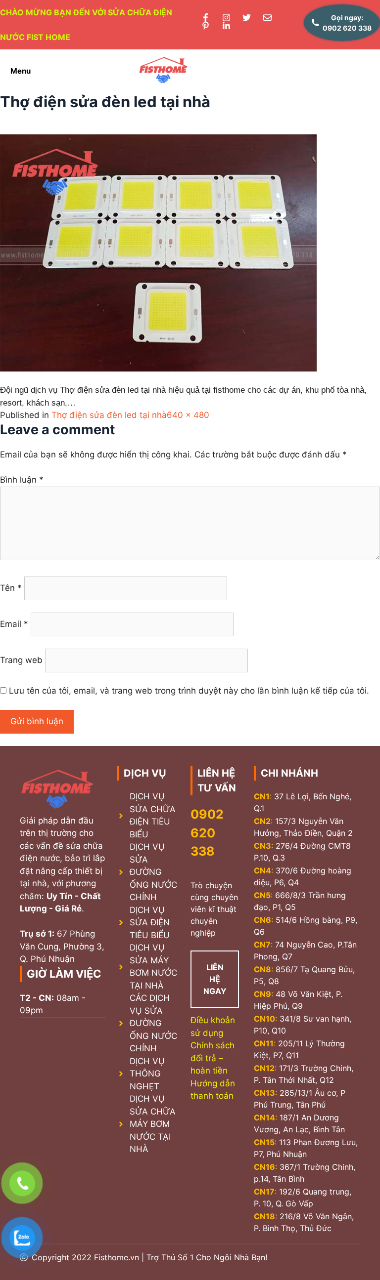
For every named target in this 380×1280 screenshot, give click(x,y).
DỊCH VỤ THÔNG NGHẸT (147, 1073)
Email (14, 624)
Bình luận (22, 480)
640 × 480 (188, 415)
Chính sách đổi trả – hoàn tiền (212, 1057)
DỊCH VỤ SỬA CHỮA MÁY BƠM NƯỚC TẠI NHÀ (153, 1124)
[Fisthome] (163, 70)
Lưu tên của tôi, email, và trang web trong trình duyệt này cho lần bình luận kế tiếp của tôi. (189, 691)
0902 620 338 (207, 833)
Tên (11, 588)
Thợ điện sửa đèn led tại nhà (109, 415)
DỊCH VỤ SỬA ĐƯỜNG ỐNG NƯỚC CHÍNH (153, 872)
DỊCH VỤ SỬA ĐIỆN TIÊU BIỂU (150, 922)
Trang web (21, 660)
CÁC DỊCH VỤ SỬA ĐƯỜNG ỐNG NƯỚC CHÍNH (153, 1023)
